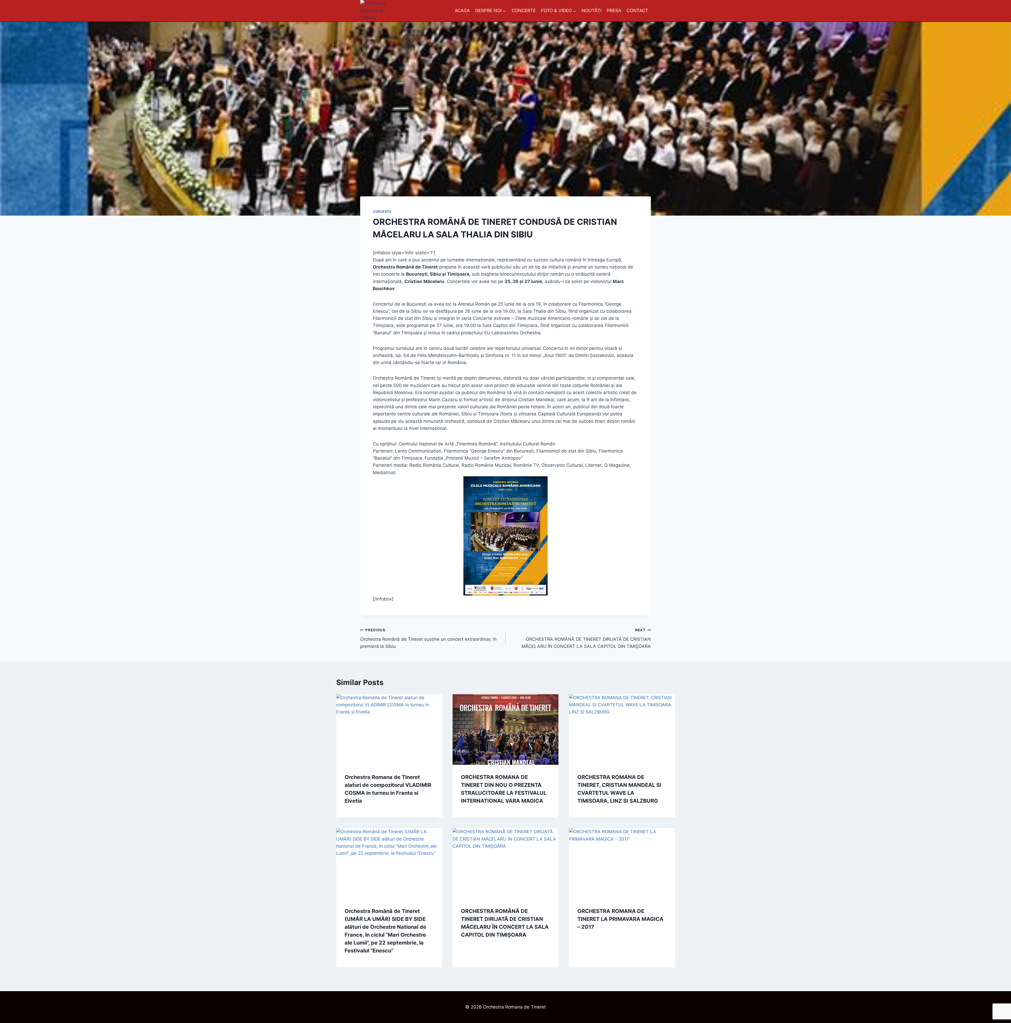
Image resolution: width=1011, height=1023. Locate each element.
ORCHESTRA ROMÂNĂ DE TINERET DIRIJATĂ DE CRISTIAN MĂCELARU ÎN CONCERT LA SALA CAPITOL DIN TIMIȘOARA (586, 638)
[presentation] (389, 729)
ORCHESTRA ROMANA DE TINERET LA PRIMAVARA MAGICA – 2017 (620, 919)
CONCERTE (524, 10)
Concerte (382, 211)
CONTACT (637, 10)
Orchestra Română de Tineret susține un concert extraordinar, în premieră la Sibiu (428, 638)
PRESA (614, 10)
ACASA (462, 10)
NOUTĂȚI (591, 10)
